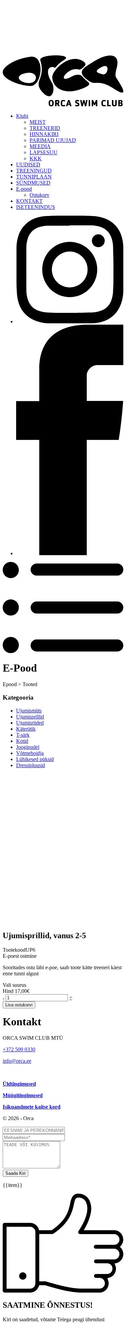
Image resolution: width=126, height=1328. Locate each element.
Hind (8, 991)
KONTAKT (29, 201)
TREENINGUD (34, 170)
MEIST (38, 122)
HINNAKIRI (44, 134)
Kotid (22, 741)
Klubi (22, 116)
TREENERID (45, 128)
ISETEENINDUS (35, 207)
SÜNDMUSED (33, 183)
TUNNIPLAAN (34, 177)
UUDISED (28, 164)
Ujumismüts (29, 710)
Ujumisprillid (30, 717)
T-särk (23, 735)
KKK (36, 158)
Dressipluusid (30, 765)
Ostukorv (39, 195)
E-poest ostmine (20, 956)
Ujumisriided (30, 723)
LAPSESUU (43, 152)
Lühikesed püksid (35, 759)
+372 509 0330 (19, 1049)
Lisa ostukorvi (19, 1004)
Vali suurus (14, 985)
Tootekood (14, 950)
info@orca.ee (17, 1061)
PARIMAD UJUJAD (53, 140)
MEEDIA (40, 146)
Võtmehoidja (30, 753)
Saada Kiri (15, 1173)
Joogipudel (27, 747)
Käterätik (26, 729)
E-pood (24, 189)
